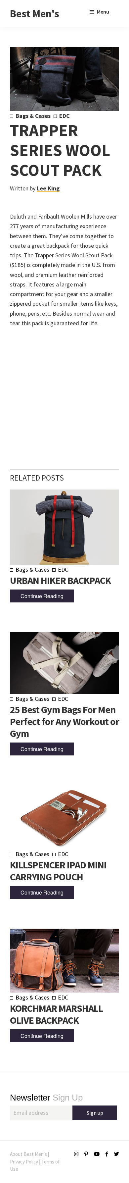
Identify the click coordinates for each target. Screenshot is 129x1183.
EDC (64, 116)
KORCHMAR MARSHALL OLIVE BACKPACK (56, 1014)
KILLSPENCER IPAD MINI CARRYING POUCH (58, 870)
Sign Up (46, 1098)
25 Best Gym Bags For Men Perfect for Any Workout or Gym (64, 721)
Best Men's (34, 13)
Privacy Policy (24, 1161)
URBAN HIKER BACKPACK (60, 580)
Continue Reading (42, 596)
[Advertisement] (64, 388)
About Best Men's (28, 1154)
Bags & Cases (33, 116)
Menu (103, 11)
